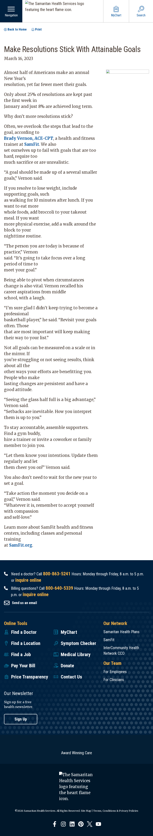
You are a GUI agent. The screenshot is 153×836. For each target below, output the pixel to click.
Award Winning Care (76, 752)
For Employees (115, 671)
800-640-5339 (59, 588)
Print (38, 29)
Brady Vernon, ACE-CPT (28, 138)
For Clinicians (113, 679)
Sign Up (21, 719)
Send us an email (24, 603)
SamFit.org (20, 545)
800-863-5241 (57, 574)
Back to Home (17, 29)
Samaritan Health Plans (121, 631)
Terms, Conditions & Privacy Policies (115, 810)
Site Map (86, 810)
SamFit (31, 144)
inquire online (28, 580)
